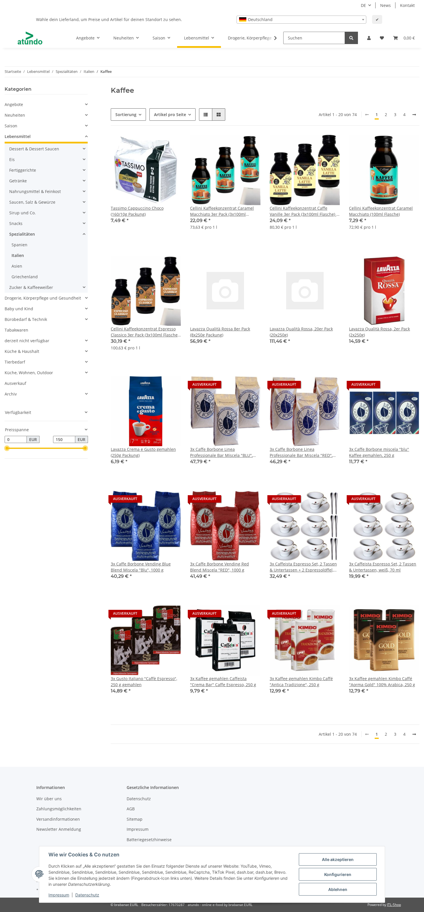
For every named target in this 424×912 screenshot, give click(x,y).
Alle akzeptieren (338, 859)
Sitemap (134, 819)
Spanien (19, 244)
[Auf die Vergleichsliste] (156, 144)
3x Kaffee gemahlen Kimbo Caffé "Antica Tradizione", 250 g (301, 681)
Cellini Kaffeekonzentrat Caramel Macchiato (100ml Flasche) (381, 211)
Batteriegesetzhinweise (149, 839)
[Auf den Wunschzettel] (171, 144)
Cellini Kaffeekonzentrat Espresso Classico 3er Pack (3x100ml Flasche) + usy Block (145, 332)
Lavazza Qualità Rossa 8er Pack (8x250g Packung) (220, 332)
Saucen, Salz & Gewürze (32, 202)
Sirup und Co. (22, 212)
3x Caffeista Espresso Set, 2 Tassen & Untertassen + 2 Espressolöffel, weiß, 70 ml (303, 567)
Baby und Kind (19, 308)
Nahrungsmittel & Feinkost (35, 191)
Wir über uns (49, 798)
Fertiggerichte (22, 170)
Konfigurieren (337, 874)
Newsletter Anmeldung (58, 829)
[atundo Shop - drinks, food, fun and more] (30, 38)
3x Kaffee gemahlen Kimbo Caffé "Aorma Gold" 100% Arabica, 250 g (382, 681)
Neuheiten (15, 115)
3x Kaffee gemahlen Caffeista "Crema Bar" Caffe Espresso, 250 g (223, 681)
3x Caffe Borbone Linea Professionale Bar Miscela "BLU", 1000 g (221, 452)
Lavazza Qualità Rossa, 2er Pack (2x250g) (379, 332)
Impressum (138, 829)
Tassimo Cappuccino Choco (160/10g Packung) (137, 211)
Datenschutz (139, 798)
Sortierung (125, 114)
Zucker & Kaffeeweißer (31, 287)
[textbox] (301, 19)
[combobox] (301, 20)
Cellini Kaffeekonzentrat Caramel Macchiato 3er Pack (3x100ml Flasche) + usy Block (222, 211)
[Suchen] (351, 38)
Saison (11, 125)
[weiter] (414, 115)
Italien (18, 255)
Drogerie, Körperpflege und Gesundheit (43, 298)
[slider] (6, 448)
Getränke (18, 180)
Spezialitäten (22, 234)
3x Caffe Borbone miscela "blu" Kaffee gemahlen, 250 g (379, 452)
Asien (17, 266)
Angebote (14, 104)
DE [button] (363, 5)
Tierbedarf (15, 362)
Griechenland (25, 276)
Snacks (15, 223)
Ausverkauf (15, 383)
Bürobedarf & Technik (26, 319)
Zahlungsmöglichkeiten (58, 808)
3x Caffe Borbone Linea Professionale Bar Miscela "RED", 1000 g (301, 452)
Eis (12, 159)
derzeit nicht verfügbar (27, 340)
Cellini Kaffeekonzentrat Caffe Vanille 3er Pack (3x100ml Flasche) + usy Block (304, 211)
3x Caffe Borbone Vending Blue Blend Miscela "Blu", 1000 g (141, 567)
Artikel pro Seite (170, 114)
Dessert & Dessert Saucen (34, 149)
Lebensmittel (18, 136)
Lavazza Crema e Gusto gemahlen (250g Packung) (143, 452)
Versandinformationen (58, 819)
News (385, 5)
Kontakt (407, 5)
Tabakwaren (16, 330)
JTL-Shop (394, 904)
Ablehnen (337, 889)
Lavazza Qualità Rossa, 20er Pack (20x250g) (301, 332)
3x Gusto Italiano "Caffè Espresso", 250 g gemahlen (144, 681)
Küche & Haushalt (22, 351)
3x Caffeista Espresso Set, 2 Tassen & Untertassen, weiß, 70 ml (382, 567)
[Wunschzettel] (382, 38)
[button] (369, 38)
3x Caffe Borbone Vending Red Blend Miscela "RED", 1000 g (219, 567)
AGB (131, 808)
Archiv (11, 394)
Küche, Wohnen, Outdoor (29, 372)
